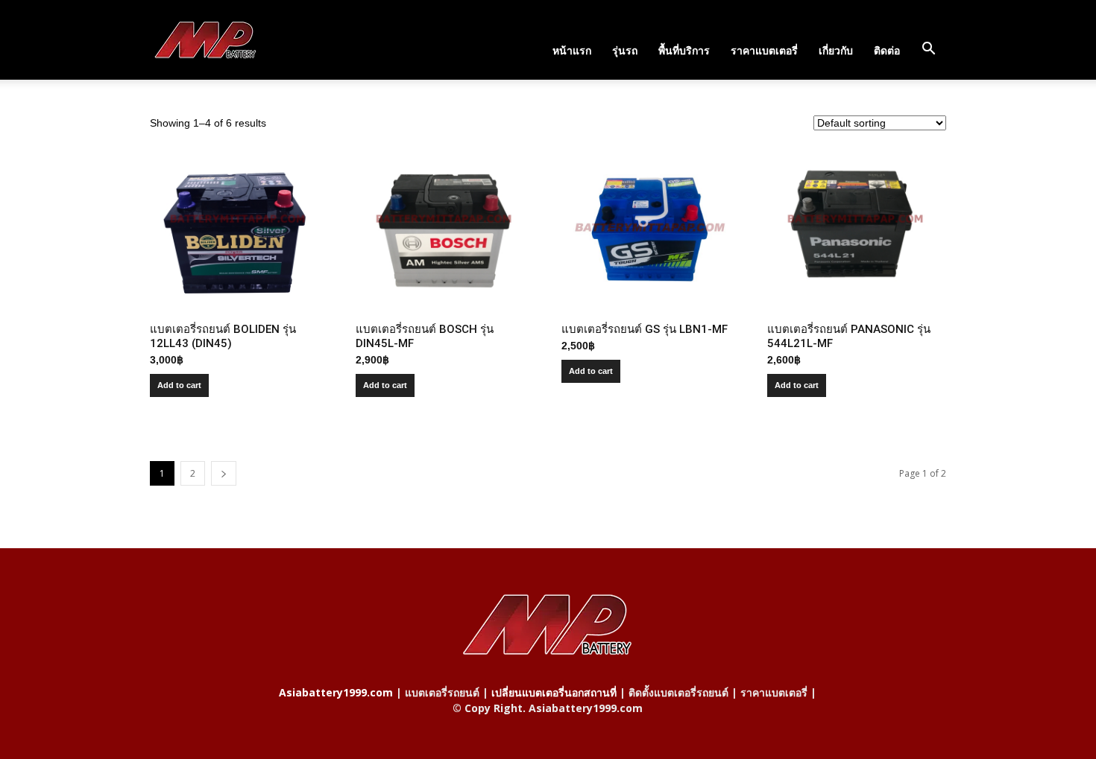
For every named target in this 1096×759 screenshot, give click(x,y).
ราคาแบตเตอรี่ (764, 50)
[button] (928, 49)
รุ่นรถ (624, 50)
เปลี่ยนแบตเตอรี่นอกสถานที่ (554, 692)
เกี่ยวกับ (836, 50)
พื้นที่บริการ (684, 50)
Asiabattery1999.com (336, 692)
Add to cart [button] (179, 385)
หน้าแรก (571, 50)
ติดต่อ (887, 50)
